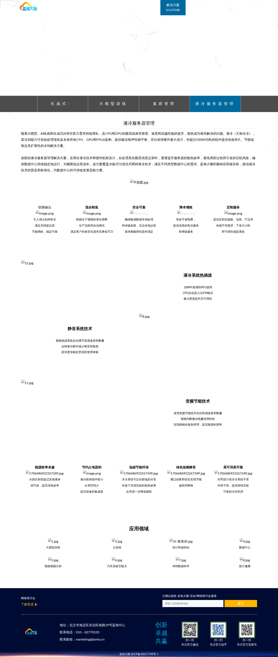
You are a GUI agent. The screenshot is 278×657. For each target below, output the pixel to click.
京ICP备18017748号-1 (145, 654)
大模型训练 (113, 104)
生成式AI (63, 104)
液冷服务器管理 (215, 104)
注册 (257, 5)
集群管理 (164, 104)
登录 (248, 5)
